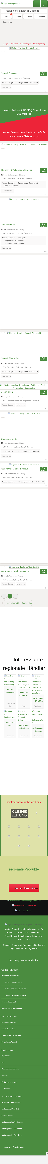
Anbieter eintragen (8, 1022)
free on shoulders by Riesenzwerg (10, 692)
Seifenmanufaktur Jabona (37, 730)
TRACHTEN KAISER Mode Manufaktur (38, 700)
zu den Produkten (26, 888)
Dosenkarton (7, 392)
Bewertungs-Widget (9, 1042)
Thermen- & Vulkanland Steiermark (17, 170)
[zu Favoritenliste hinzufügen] (3, 49)
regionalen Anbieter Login (14, 1147)
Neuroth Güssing (8, 73)
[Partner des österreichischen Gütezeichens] (24, 911)
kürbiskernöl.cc (8, 225)
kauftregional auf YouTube (11, 1135)
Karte (18, 16)
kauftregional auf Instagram (12, 1122)
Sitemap (4, 1075)
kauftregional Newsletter (10, 1109)
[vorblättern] (42, 59)
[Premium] (43, 657)
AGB (3, 1062)
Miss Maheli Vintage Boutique (14, 469)
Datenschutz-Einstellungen (11, 1008)
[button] (4, 596)
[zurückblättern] (6, 59)
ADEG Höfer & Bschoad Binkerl (24, 727)
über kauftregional (8, 1002)
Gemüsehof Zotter (9, 439)
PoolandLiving (10, 723)
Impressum (5, 1056)
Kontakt (7, 1088)
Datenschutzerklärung (10, 1069)
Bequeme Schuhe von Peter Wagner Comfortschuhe (24, 694)
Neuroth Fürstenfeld (10, 358)
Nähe (29, 16)
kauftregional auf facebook (11, 1129)
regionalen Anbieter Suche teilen (19, 603)
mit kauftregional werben (11, 1035)
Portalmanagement (8, 1082)
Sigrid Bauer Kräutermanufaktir (15, 571)
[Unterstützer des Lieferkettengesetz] (24, 901)
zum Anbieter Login (8, 1029)
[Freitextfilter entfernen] (36, 3)
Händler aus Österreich (10, 976)
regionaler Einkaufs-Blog (11, 1102)
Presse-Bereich (7, 1115)
